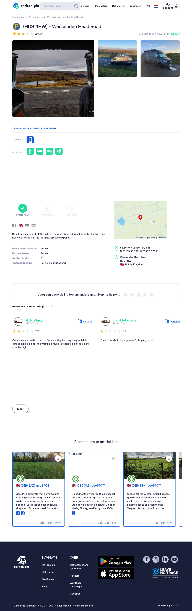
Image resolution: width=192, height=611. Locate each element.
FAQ (148, 6)
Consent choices (84, 605)
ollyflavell (174, 33)
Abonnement (83, 6)
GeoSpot (75, 593)
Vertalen (87, 321)
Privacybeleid (64, 605)
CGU (42, 605)
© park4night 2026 (168, 605)
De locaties (101, 6)
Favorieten (47, 215)
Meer (20, 408)
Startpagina (18, 17)
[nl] (156, 6)
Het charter (118, 6)
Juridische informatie (25, 605)
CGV (51, 605)
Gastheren (135, 6)
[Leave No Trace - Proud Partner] (165, 573)
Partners (74, 575)
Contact (71, 215)
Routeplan (23, 215)
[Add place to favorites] (58, 459)
